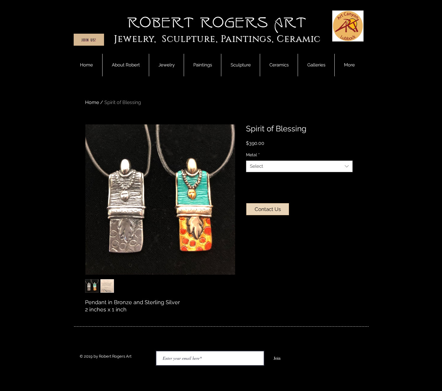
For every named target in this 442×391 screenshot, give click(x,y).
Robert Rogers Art (217, 23)
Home (92, 102)
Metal (253, 154)
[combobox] (299, 166)
